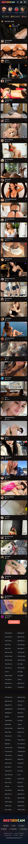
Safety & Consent (8, 833)
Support (21, 835)
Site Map (15, 835)
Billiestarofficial (9, 497)
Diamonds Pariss (9, 417)
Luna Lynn (7, 556)
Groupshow (8, 576)
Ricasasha (8, 179)
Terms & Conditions (19, 833)
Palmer (7, 60)
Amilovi (7, 358)
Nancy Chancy (9, 139)
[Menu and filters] (25, 2)
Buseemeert (8, 258)
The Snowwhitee (9, 338)
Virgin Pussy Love (10, 278)
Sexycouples (8, 40)
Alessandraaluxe (9, 219)
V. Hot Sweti (8, 616)
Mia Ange (7, 477)
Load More (14, 622)
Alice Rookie (8, 298)
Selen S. (7, 119)
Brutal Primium (9, 536)
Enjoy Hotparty (9, 159)
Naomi (6, 437)
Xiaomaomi (8, 457)
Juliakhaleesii (9, 100)
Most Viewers (16, 16)
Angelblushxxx (9, 238)
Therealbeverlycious (10, 199)
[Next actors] (26, 9)
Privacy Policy (8, 835)
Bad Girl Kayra (9, 596)
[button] (14, 26)
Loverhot (7, 516)
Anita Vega (8, 318)
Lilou (6, 397)
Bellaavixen (8, 80)
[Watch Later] (21, 2)
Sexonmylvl (8, 377)
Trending (6, 16)
